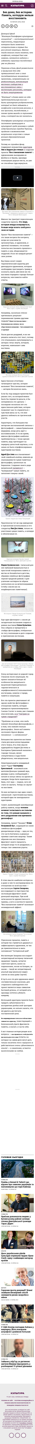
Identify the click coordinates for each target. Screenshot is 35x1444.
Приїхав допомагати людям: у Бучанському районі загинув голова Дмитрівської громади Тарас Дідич (16, 1220)
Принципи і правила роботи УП (17, 1405)
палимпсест (18, 468)
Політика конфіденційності (24, 1400)
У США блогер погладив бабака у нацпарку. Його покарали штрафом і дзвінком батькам (17, 1329)
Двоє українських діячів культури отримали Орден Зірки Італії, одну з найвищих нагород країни (17, 1257)
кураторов (27, 147)
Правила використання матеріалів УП (17, 1403)
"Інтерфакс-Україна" (25, 1423)
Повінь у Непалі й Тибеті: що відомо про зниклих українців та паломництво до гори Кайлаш (17, 1184)
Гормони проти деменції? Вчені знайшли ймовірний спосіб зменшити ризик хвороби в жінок (16, 1294)
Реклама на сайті (7, 1400)
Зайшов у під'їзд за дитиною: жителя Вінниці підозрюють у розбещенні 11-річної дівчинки (16, 1363)
